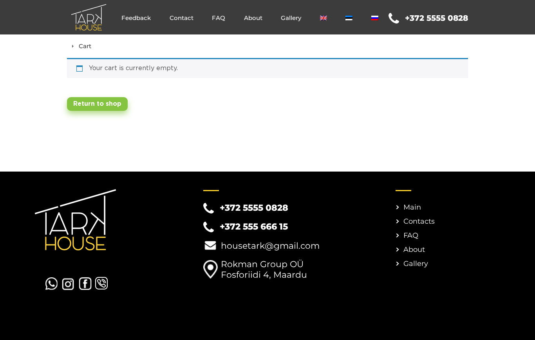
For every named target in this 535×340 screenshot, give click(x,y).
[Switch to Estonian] (348, 18)
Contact (181, 18)
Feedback (136, 18)
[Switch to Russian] (374, 18)
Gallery (291, 18)
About (253, 18)
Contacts (419, 221)
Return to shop (97, 104)
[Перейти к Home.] (69, 46)
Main (412, 207)
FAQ (218, 18)
